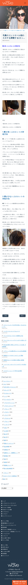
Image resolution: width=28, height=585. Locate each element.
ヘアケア (6, 415)
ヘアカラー (6, 412)
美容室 (5, 462)
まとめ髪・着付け (7, 538)
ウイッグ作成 (6, 540)
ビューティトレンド (7, 516)
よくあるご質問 (6, 551)
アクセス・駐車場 (7, 507)
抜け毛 (5, 437)
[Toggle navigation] (25, 2)
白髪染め (6, 449)
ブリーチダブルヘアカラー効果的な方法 (13, 335)
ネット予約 (5, 545)
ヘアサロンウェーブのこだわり (10, 505)
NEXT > (22, 315)
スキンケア (6, 390)
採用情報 (5, 553)
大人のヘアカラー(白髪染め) (10, 476)
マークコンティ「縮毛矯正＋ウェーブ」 (12, 531)
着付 (4, 479)
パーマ (5, 396)
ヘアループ (5, 535)
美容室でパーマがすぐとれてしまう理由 (13, 355)
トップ (4, 501)
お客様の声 (5, 549)
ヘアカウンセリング (9, 405)
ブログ (4, 384)
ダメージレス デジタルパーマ (9, 525)
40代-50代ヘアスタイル (10, 387)
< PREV (5, 315)
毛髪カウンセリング (9, 443)
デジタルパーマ (7, 393)
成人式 (5, 434)
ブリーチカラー (7, 399)
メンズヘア (6, 424)
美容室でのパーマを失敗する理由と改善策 (13, 360)
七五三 (5, 427)
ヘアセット (6, 421)
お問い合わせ (6, 547)
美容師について (7, 465)
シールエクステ (6, 533)
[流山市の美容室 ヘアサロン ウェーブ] (8, 3)
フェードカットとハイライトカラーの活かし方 (14, 340)
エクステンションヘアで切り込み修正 (12, 370)
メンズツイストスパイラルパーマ (11, 331)
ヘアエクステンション (9, 402)
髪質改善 (5, 527)
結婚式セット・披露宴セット (11, 452)
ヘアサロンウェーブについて (9, 503)
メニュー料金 (6, 521)
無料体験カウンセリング (8, 523)
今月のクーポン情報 (7, 509)
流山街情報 (6, 446)
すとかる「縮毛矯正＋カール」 (10, 529)
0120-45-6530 (20, 582)
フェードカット (7, 381)
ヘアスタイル (7, 418)
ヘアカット (6, 409)
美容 (5, 459)
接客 (5, 440)
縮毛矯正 (6, 456)
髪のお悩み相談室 (8, 468)
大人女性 (6, 431)
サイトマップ (6, 555)
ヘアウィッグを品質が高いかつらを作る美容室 (14, 351)
